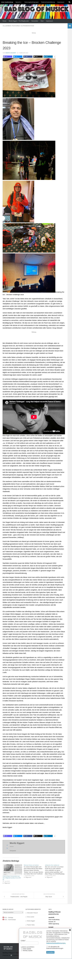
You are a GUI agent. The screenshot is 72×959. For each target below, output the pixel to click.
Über (42, 21)
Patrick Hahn (31, 925)
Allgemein (7, 26)
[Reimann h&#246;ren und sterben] (34, 871)
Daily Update (27, 948)
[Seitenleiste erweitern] (70, 25)
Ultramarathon (27, 26)
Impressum (60, 2)
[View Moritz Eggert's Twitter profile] (7, 848)
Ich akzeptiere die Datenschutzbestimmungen (54, 947)
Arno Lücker (30, 917)
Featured (16, 26)
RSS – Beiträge (8, 917)
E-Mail (23, 940)
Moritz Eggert (11, 53)
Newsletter (34, 21)
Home (4, 21)
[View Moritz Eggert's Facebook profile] (7, 845)
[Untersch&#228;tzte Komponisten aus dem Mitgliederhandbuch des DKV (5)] (12, 869)
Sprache (18, 2)
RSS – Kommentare (10, 919)
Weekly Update (27, 950)
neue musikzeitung (7, 2)
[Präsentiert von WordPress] (11, 955)
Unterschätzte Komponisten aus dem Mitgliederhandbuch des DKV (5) (12, 877)
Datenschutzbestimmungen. (56, 943)
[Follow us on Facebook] (65, 948)
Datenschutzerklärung (48, 2)
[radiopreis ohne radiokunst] (55, 871)
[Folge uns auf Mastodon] (68, 948)
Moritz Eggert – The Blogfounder (19, 21)
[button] (7, 57)
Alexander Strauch (32, 913)
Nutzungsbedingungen (31, 2)
